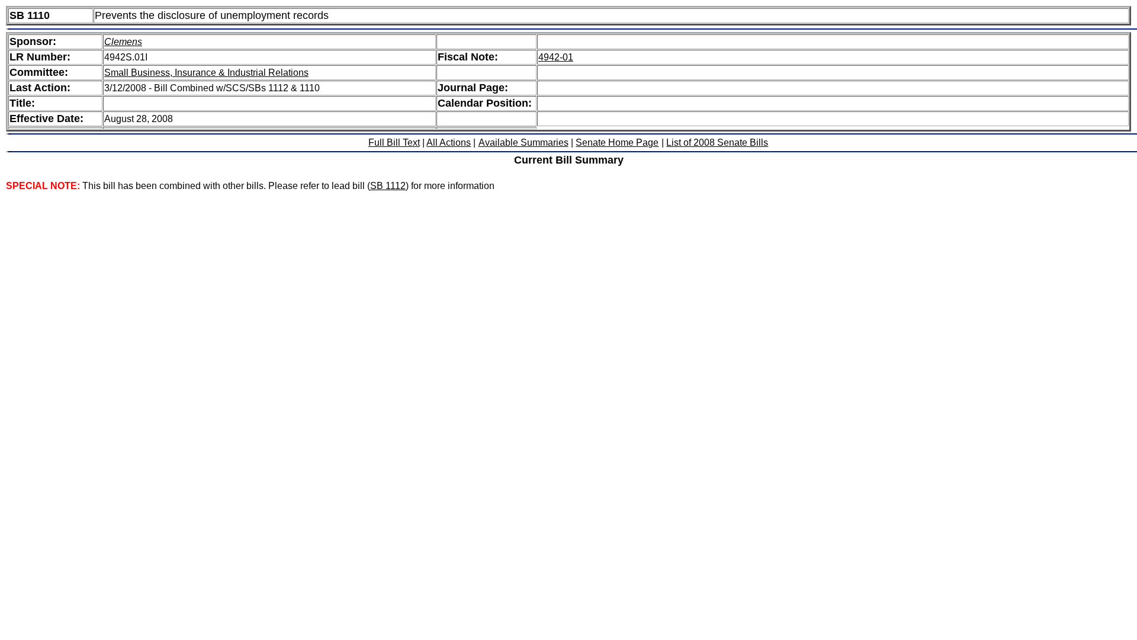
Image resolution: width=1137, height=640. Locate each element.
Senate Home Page (617, 142)
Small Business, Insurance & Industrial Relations (206, 73)
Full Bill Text (394, 142)
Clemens (123, 42)
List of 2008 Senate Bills (717, 142)
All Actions (448, 142)
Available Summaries (523, 142)
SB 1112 (388, 186)
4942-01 (555, 57)
